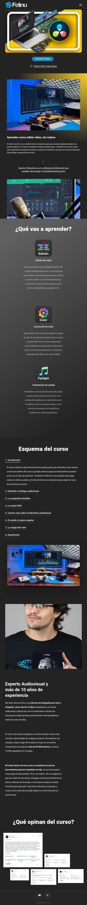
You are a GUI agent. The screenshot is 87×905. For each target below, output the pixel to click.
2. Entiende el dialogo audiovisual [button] (22, 491)
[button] (80, 5)
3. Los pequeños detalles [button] (17, 498)
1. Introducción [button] (12, 460)
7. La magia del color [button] (15, 527)
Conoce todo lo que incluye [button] (45, 66)
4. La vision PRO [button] (13, 505)
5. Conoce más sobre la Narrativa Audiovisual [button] (28, 513)
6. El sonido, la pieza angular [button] (19, 520)
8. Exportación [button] (12, 534)
